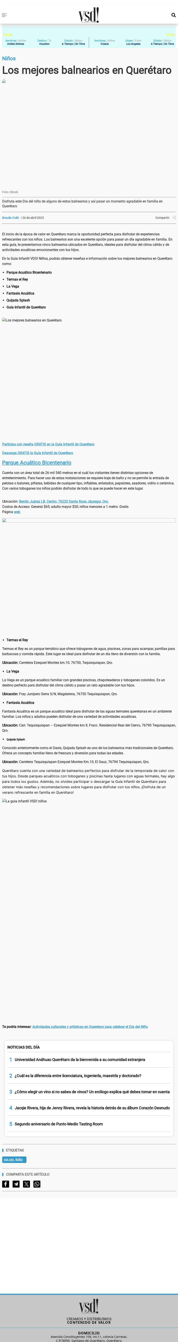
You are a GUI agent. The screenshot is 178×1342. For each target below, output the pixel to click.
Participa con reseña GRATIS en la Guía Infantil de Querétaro (48, 444)
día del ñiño (13, 1160)
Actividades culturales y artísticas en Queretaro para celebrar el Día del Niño (90, 1027)
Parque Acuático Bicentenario (36, 463)
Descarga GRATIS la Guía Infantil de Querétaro (37, 453)
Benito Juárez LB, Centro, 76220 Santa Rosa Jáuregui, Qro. (64, 501)
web (17, 512)
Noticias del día (23, 1047)
